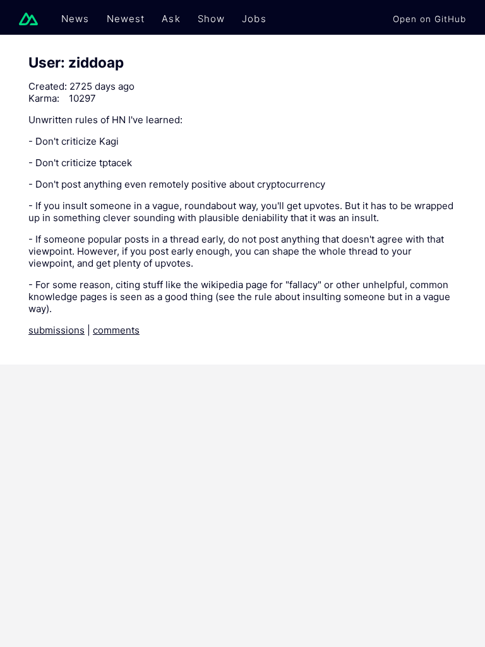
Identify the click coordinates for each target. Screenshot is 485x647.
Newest (126, 19)
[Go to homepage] (31, 18)
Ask (171, 19)
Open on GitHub (429, 19)
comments (116, 330)
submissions (56, 330)
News (75, 19)
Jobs (254, 19)
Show (211, 19)
